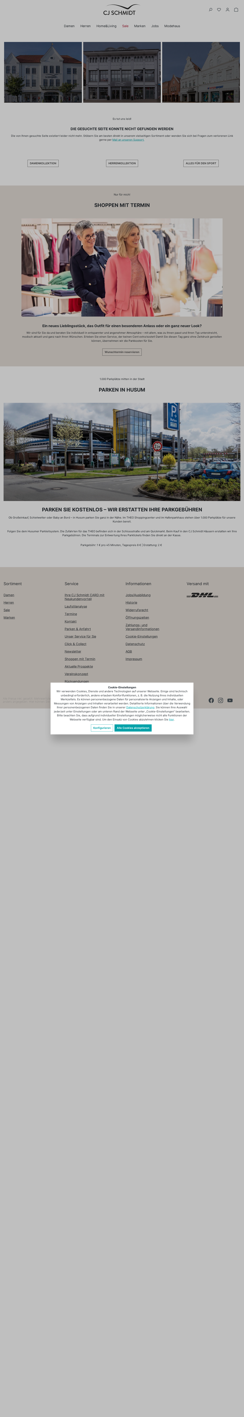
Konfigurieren (102, 728)
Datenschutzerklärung (140, 707)
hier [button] (171, 719)
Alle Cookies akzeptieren (133, 728)
